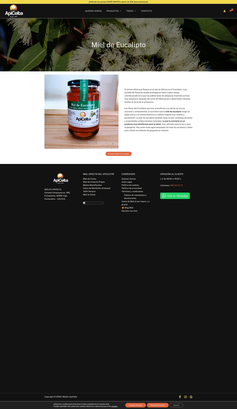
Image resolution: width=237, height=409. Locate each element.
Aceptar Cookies (135, 405)
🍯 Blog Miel (127, 208)
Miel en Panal (89, 194)
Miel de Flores (89, 179)
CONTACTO (146, 11)
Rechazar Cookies (158, 405)
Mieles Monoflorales (92, 185)
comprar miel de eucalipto (118, 154)
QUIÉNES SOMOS (93, 11)
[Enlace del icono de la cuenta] (224, 11)
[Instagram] (185, 396)
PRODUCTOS (113, 11)
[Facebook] (179, 396)
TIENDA (130, 11)
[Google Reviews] (191, 396)
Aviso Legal (127, 182)
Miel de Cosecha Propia (94, 182)
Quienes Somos (129, 179)
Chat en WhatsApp (177, 196)
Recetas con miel (129, 211)
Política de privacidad (132, 188)
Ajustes (176, 405)
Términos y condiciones (132, 191)
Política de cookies (130, 185)
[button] (120, 11)
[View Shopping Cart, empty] (230, 11)
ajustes (114, 406)
